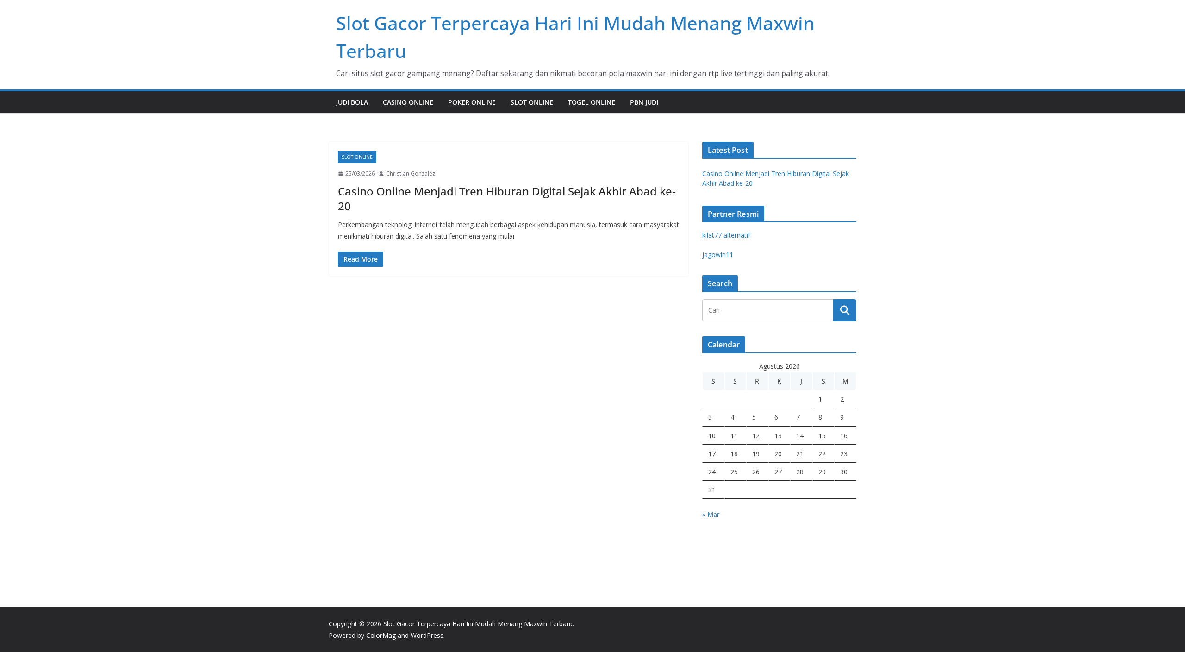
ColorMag (381, 635)
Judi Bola (352, 102)
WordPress (427, 635)
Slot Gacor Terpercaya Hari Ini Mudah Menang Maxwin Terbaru (478, 623)
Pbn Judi (644, 102)
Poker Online (472, 102)
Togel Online (591, 102)
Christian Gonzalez (410, 173)
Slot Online (532, 102)
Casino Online (408, 102)
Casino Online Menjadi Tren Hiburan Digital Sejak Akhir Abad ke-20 (507, 198)
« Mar (710, 514)
